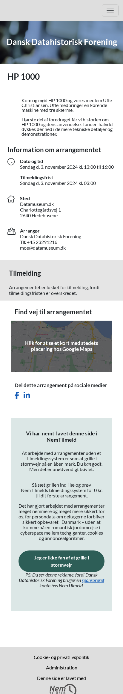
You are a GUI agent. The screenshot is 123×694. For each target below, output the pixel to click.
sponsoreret (93, 580)
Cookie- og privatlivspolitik (61, 657)
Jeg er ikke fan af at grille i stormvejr (69, 561)
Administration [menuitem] (61, 667)
